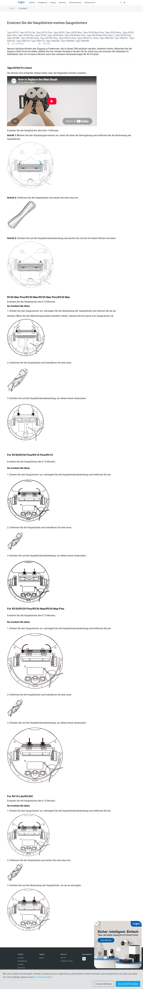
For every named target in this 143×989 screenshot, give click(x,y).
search (121, 2)
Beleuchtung (21, 967)
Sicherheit (21, 958)
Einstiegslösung (22, 961)
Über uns (63, 958)
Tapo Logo (21, 2)
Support (41, 958)
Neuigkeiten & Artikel (66, 961)
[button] (84, 959)
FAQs (11, 8)
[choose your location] (124, 2)
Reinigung (20, 964)
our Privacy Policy (43, 976)
